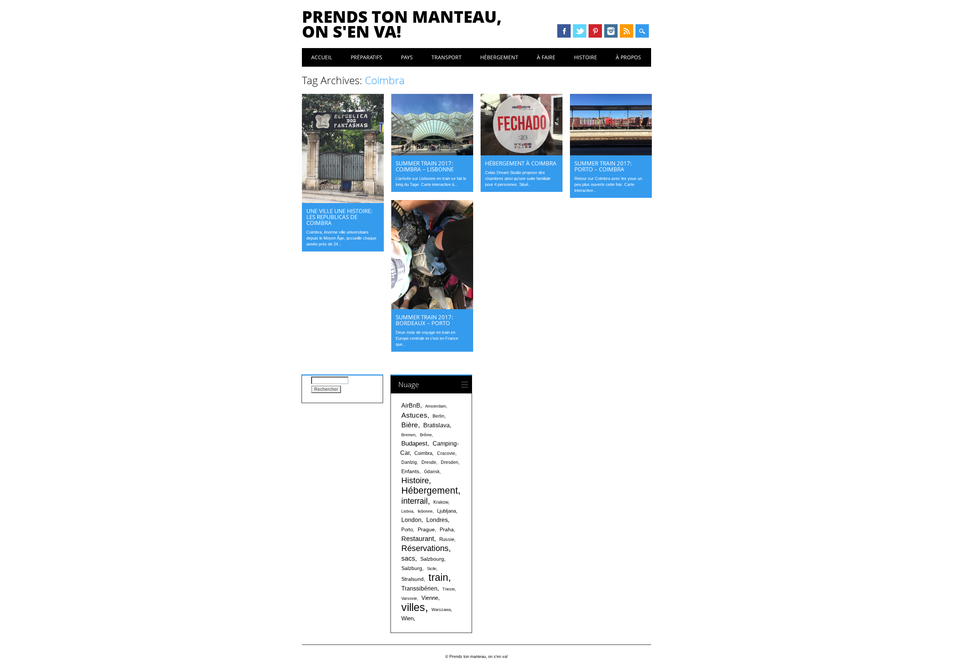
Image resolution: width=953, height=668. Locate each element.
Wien (407, 618)
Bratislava (436, 425)
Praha (447, 529)
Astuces (414, 415)
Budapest (414, 443)
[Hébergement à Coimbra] (521, 153)
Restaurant (417, 538)
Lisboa (407, 511)
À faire (546, 57)
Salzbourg (432, 559)
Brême (426, 435)
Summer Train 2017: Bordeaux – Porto (424, 320)
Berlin (438, 416)
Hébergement (499, 57)
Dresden (449, 462)
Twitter (579, 31)
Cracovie (446, 453)
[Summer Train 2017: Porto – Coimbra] (611, 153)
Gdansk (432, 471)
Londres (437, 520)
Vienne (429, 598)
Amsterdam (435, 406)
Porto (407, 529)
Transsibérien (419, 588)
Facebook (564, 31)
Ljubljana (446, 511)
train (438, 577)
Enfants (410, 471)
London (411, 520)
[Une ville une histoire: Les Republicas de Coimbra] (343, 201)
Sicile (431, 568)
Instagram (611, 31)
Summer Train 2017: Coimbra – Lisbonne (425, 166)
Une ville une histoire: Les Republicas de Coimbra (339, 217)
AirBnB (410, 405)
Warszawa (441, 609)
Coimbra (423, 453)
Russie (446, 539)
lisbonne (425, 511)
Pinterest (595, 31)
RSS (626, 31)
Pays (407, 57)
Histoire (585, 57)
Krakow (440, 502)
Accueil (321, 57)
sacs (408, 558)
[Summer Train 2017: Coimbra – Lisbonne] (432, 153)
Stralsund (412, 579)
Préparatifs (366, 57)
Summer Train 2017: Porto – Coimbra (603, 166)
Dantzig (409, 462)
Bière (409, 425)
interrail (414, 501)
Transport (446, 57)
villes (413, 607)
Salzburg (411, 568)
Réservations (425, 548)
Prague (426, 529)
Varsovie (409, 598)
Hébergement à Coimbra (521, 163)
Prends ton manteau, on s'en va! (402, 23)
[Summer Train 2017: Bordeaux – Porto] (432, 307)
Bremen (408, 435)
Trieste (448, 589)
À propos (628, 57)
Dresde (428, 462)
